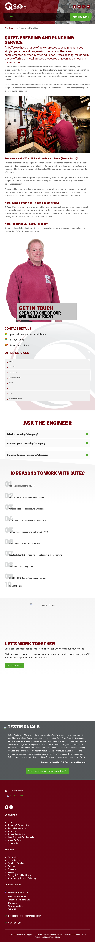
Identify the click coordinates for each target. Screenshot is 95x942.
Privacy (53, 934)
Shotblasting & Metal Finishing (15, 398)
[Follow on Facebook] (74, 7)
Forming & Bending (13, 372)
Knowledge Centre (16, 834)
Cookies (45, 934)
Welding (11, 866)
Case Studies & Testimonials (21, 837)
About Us (12, 831)
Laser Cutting (12, 366)
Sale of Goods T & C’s (77, 934)
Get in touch (13, 665)
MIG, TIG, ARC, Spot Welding (14, 377)
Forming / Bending (16, 863)
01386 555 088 (17, 339)
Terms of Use (62, 934)
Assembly (11, 387)
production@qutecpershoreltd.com (28, 334)
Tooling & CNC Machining (19, 875)
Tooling (10, 393)
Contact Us (13, 843)
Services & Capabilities (18, 825)
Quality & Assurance (17, 828)
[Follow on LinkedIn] (79, 7)
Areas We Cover (15, 840)
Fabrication (11, 361)
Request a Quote (81, 17)
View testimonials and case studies (46, 770)
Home (10, 822)
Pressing (11, 382)
